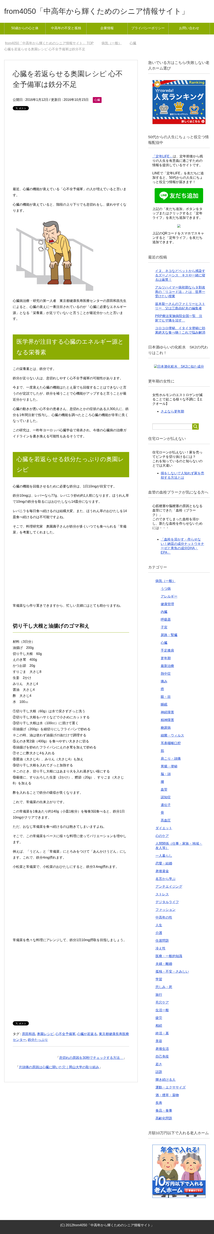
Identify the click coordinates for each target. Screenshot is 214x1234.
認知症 (166, 797)
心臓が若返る (87, 1034)
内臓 (164, 612)
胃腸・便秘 (169, 766)
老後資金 (162, 871)
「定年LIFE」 (162, 156)
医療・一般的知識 (168, 956)
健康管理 (167, 604)
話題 (158, 1072)
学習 (158, 979)
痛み (164, 681)
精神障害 (167, 720)
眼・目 (166, 697)
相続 (158, 1025)
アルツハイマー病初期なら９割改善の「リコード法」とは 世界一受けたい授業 (180, 292)
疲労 (158, 1018)
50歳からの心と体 (24, 28)
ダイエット (163, 828)
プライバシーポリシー (148, 28)
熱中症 (166, 673)
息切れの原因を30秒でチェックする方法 (91, 1057)
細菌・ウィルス (172, 735)
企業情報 (107, 28)
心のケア (162, 836)
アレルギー (169, 596)
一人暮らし (163, 855)
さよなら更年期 (172, 411)
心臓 (97, 99)
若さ (158, 1064)
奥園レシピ (45, 1034)
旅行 (158, 994)
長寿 (158, 1103)
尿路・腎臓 (169, 635)
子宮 (164, 627)
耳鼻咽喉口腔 (171, 743)
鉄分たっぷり (38, 1040)
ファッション (165, 909)
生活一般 (162, 1010)
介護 (158, 933)
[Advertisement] (71, 151)
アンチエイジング (168, 886)
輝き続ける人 (165, 1079)
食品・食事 (163, 1110)
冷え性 (160, 948)
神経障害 (167, 712)
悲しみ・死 (163, 987)
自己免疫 (162, 1056)
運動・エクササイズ (170, 1087)
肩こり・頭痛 (171, 758)
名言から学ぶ (165, 879)
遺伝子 (166, 805)
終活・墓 (162, 1033)
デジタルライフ (167, 902)
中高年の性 (163, 917)
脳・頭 (166, 774)
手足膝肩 (167, 650)
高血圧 (166, 820)
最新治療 (167, 666)
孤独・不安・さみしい (172, 971)
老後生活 (162, 1048)
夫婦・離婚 (163, 964)
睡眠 (164, 704)
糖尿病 (166, 727)
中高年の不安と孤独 (66, 28)
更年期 (166, 658)
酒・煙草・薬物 (167, 1095)
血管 (164, 789)
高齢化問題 (163, 1118)
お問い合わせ (189, 28)
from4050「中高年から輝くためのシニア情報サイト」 (96, 11)
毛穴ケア (162, 1002)
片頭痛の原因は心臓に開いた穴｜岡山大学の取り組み (59, 1067)
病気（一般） (165, 581)
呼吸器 (166, 619)
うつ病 (166, 588)
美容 (158, 1041)
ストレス (162, 894)
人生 (158, 925)
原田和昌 (28, 1034)
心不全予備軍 (65, 1034)
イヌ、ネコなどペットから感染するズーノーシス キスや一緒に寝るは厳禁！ (180, 275)
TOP (52, 43)
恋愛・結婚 (163, 863)
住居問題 (162, 940)
